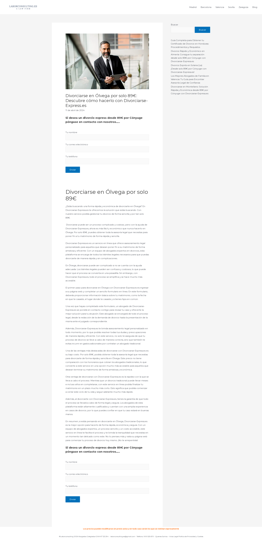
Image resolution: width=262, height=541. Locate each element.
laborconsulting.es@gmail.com (122, 536)
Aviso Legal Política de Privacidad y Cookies (186, 536)
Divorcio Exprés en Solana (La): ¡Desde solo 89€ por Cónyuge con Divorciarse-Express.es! (188, 68)
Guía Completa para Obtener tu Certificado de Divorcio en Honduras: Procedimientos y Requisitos (190, 43)
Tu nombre (71, 132)
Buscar (174, 24)
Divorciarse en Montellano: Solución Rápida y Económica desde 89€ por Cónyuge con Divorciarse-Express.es (189, 90)
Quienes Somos (161, 536)
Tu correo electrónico (77, 144)
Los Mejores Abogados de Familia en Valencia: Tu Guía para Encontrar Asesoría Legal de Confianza (190, 79)
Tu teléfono (72, 156)
